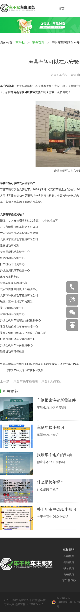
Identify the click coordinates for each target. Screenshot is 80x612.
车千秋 (20, 42)
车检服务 (69, 550)
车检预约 (68, 556)
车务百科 (38, 42)
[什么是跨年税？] (18, 490)
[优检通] (40, 32)
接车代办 (68, 568)
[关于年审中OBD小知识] (18, 518)
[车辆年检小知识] (18, 436)
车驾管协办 (69, 580)
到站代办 (68, 562)
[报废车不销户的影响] (18, 463)
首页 (61, 9)
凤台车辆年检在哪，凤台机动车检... (37, 381)
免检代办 (68, 574)
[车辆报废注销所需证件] (18, 409)
